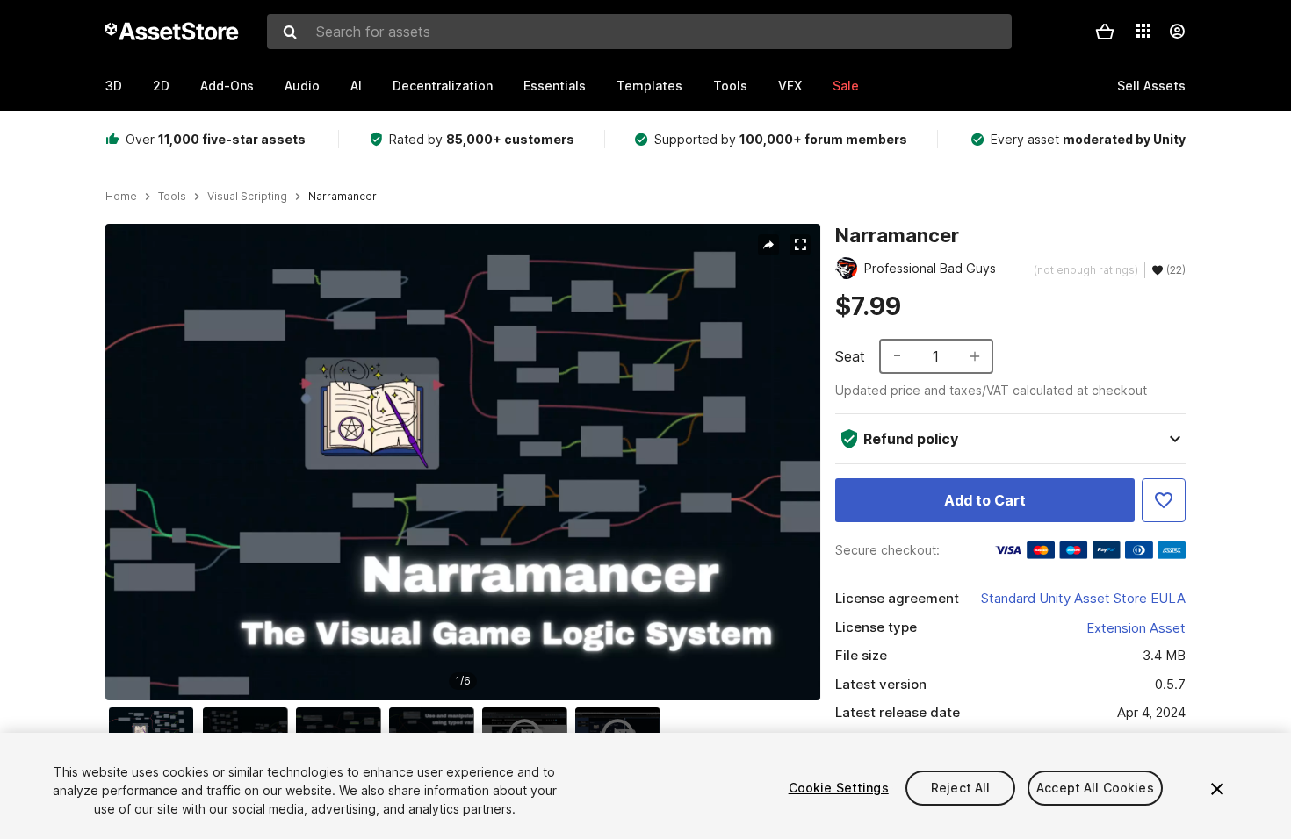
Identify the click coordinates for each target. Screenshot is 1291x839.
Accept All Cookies (1095, 787)
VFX (790, 85)
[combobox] (639, 31)
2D (161, 85)
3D (113, 85)
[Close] (1217, 789)
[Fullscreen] (800, 244)
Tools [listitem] (172, 196)
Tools (730, 85)
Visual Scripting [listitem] (247, 196)
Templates (649, 85)
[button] (1104, 31)
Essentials (554, 85)
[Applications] (1143, 30)
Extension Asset (1136, 628)
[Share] (768, 244)
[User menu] (1177, 31)
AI (356, 85)
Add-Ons (227, 85)
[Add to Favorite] (1164, 500)
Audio (302, 85)
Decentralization (443, 85)
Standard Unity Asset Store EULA (1083, 598)
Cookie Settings (839, 787)
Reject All (960, 787)
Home (121, 196)
